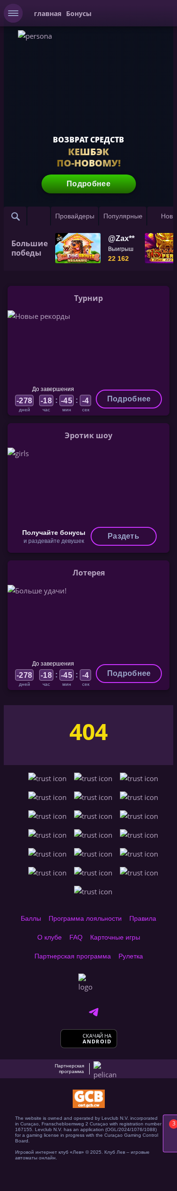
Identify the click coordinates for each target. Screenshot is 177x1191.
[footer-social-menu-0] (93, 1012)
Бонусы (79, 13)
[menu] (13, 13)
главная (47, 13)
